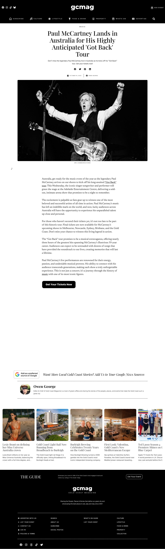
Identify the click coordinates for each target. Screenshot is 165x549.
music (45, 274)
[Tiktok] (10, 7)
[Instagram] (6, 7)
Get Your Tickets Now (59, 284)
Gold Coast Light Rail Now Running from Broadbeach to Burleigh (51, 447)
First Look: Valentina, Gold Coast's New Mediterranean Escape (117, 447)
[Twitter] (41, 544)
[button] (75, 69)
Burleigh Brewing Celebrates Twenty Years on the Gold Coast (84, 447)
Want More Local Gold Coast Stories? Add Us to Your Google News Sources (93, 374)
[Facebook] (3, 7)
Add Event (159, 7)
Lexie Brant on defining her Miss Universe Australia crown (16, 447)
